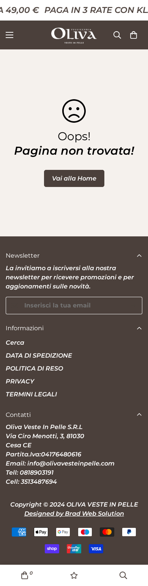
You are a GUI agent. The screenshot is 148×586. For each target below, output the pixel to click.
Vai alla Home (74, 178)
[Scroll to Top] (134, 545)
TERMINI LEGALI (31, 394)
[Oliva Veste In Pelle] (74, 35)
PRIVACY (20, 381)
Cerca (15, 342)
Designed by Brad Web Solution (74, 513)
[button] (133, 35)
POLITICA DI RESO (34, 368)
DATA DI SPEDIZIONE (39, 355)
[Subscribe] (133, 305)
